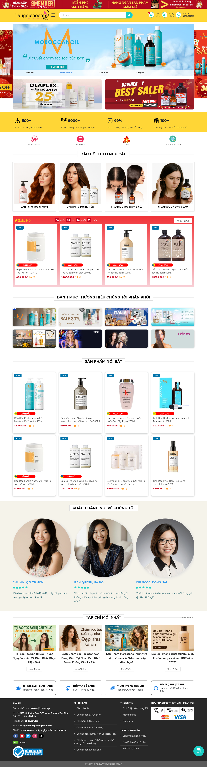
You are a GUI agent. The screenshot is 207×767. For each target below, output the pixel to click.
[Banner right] (57, 94)
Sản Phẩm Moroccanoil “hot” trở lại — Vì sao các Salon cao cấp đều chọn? (80, 658)
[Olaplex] (103, 50)
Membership (129, 714)
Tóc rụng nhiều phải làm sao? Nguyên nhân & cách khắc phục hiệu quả (173, 658)
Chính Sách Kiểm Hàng (89, 749)
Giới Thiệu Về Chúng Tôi (135, 708)
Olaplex (140, 72)
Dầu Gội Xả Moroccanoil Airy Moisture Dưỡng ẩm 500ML (167, 271)
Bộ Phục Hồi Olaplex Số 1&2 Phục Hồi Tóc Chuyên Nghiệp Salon (126, 482)
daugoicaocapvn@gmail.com (36, 725)
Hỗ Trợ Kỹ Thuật (131, 748)
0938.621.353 (31, 721)
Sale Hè (29, 72)
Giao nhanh (83, 708)
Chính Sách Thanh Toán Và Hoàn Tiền (96, 733)
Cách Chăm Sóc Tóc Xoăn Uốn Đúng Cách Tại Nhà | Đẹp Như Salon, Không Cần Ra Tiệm (34, 658)
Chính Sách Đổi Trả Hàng (90, 727)
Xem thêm (188, 617)
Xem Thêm (34, 669)
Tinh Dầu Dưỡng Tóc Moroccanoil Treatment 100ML (171, 420)
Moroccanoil (66, 72)
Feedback (128, 721)
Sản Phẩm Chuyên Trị (134, 742)
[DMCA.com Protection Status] (20, 742)
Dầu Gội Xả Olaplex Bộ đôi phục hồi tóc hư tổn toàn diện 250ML (35, 271)
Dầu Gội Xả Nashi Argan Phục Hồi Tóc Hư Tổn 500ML (124, 271)
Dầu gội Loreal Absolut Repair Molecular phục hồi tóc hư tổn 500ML (80, 420)
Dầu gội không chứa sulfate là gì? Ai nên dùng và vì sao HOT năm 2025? (126, 658)
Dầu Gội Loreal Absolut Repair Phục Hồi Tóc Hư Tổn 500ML (81, 271)
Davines (103, 72)
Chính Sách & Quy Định (89, 714)
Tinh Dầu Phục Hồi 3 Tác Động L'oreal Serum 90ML (169, 482)
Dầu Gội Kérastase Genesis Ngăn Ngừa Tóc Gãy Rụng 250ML (124, 420)
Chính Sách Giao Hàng (88, 721)
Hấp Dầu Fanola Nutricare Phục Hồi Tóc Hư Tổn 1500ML (33, 482)
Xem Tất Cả (183, 220)
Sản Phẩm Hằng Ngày (134, 735)
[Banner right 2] (149, 94)
